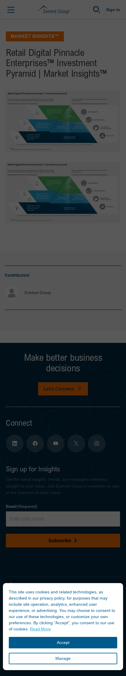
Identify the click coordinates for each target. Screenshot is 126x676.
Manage (63, 658)
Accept (63, 642)
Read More (40, 629)
